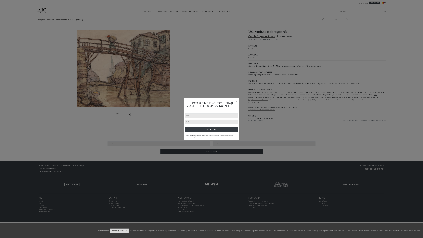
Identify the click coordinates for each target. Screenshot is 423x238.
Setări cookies (103, 230)
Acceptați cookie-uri (119, 230)
